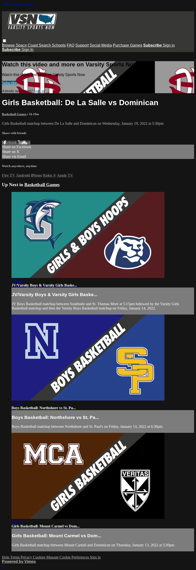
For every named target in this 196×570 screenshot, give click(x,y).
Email (26, 142)
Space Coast (27, 45)
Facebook (10, 142)
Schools (59, 45)
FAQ (70, 45)
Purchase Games (127, 45)
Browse (9, 45)
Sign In (27, 50)
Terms (15, 557)
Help (6, 557)
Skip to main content (17, 4)
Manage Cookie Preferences (68, 557)
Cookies (39, 557)
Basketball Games (14, 114)
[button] (4, 40)
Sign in (169, 45)
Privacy (27, 557)
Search (45, 45)
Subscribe (9, 83)
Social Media (101, 45)
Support (82, 45)
